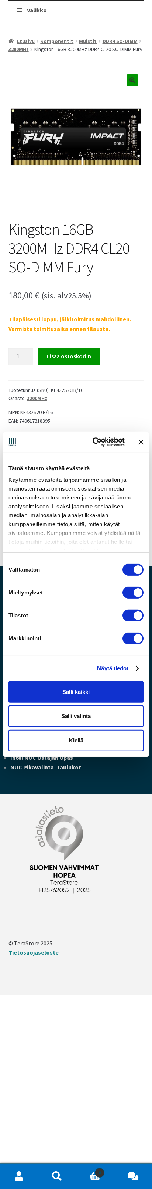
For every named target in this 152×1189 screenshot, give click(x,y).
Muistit (88, 41)
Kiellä (76, 740)
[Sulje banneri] (141, 442)
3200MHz (18, 49)
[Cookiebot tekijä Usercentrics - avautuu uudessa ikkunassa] (94, 442)
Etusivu (26, 41)
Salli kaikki (76, 691)
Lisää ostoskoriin (69, 356)
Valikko (37, 10)
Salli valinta (76, 716)
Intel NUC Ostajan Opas (41, 757)
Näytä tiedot (112, 668)
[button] (132, 80)
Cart (88, 1170)
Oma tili (19, 1176)
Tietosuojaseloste (33, 952)
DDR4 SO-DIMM (120, 41)
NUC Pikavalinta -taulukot (45, 767)
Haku (57, 1176)
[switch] (133, 592)
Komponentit (56, 41)
